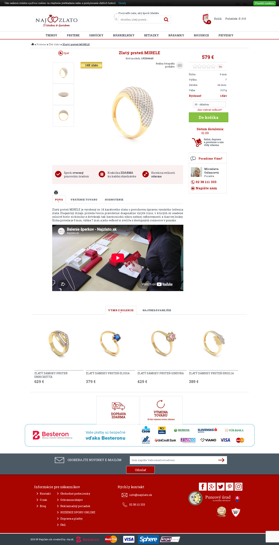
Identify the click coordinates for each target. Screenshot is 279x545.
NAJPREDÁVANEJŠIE (157, 310)
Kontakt (45, 493)
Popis (59, 199)
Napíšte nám (206, 188)
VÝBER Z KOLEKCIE (121, 310)
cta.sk (70, 539)
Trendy (51, 35)
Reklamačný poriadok (75, 506)
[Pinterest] (229, 487)
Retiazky (151, 35)
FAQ (62, 525)
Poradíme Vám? (210, 158)
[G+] (211, 487)
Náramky (176, 35)
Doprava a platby (71, 518)
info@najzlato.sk (140, 495)
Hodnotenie (114, 199)
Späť (66, 53)
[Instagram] (238, 487)
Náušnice (201, 35)
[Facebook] (202, 487)
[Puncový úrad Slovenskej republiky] (214, 499)
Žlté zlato (54, 44)
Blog (43, 506)
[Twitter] (220, 487)
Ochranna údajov (71, 500)
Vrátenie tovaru (83, 199)
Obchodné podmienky (75, 493)
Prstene (73, 35)
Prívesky (225, 35)
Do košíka (208, 117)
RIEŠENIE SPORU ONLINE (77, 512)
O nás (43, 500)
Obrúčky (96, 35)
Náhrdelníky (124, 35)
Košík (218, 18)
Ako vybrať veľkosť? (209, 109)
